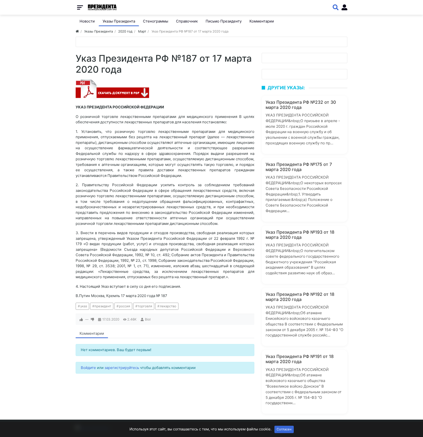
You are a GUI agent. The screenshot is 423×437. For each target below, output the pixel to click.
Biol (148, 319)
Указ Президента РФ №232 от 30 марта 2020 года (301, 105)
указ (83, 306)
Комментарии (92, 333)
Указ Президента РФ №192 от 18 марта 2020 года (300, 297)
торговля (145, 306)
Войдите (88, 367)
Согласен (284, 429)
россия (124, 306)
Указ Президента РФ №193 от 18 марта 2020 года (300, 235)
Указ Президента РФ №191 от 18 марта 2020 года (300, 359)
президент (102, 306)
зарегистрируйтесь (122, 367)
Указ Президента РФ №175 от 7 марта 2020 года (299, 167)
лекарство (168, 306)
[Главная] (77, 31)
